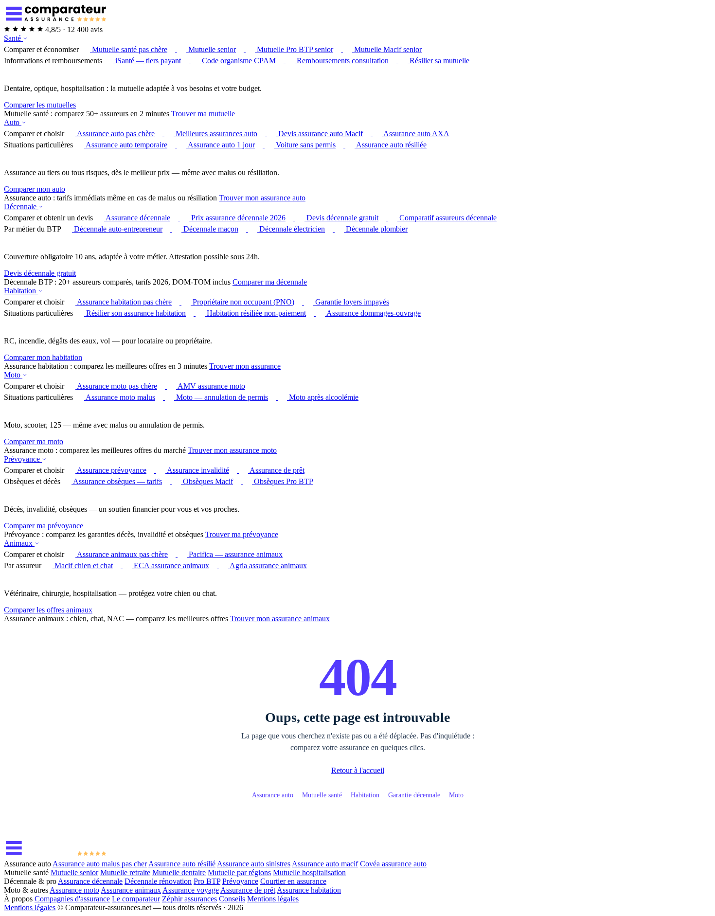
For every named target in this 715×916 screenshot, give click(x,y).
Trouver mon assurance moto (232, 450)
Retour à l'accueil (357, 770)
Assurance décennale (90, 881)
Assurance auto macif (325, 864)
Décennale (21, 206)
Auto (12, 122)
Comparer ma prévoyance (43, 525)
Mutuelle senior (74, 872)
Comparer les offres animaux (48, 610)
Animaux (19, 543)
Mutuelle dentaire (179, 872)
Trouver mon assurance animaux (280, 618)
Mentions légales (273, 899)
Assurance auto (272, 795)
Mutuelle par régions (239, 872)
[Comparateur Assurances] (55, 855)
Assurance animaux (131, 890)
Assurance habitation (309, 890)
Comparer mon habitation (43, 357)
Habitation (21, 291)
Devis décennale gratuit (40, 273)
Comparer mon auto (34, 189)
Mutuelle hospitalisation (309, 872)
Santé (13, 38)
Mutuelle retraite (125, 872)
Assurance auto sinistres (253, 864)
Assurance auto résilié (181, 864)
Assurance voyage (190, 890)
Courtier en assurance (293, 881)
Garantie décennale (414, 795)
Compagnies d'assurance (72, 899)
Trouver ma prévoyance (241, 534)
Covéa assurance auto (393, 864)
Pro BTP (207, 881)
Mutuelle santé (322, 795)
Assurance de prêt (247, 890)
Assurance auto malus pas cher (100, 864)
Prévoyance (23, 459)
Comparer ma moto (33, 441)
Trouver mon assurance (245, 366)
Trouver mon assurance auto (262, 198)
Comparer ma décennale (269, 282)
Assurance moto (74, 890)
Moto (13, 375)
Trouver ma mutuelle (203, 113)
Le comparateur (136, 899)
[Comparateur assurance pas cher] (55, 21)
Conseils (232, 899)
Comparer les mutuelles (40, 105)
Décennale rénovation (158, 881)
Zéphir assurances (189, 899)
